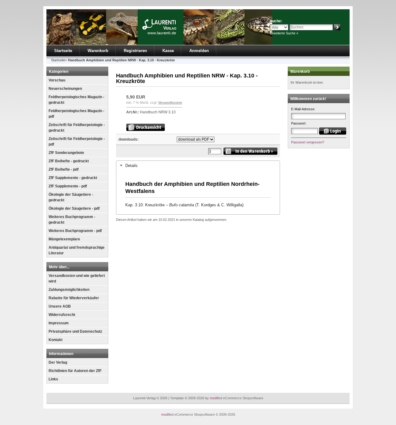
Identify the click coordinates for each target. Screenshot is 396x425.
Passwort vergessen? (307, 142)
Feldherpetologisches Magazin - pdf (76, 114)
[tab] (198, 165)
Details (131, 165)
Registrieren (135, 50)
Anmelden (199, 50)
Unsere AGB (60, 306)
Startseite (63, 50)
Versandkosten (170, 102)
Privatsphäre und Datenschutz (75, 331)
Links (53, 379)
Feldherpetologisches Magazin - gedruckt (76, 100)
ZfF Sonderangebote (66, 153)
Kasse (168, 50)
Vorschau (57, 80)
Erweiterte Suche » (284, 33)
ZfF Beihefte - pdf (64, 169)
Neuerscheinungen (65, 88)
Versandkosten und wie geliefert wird (77, 278)
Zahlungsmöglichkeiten (69, 289)
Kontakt (55, 340)
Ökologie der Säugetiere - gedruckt (71, 197)
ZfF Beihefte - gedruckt (69, 161)
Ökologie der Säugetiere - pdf (74, 208)
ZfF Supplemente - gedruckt (73, 178)
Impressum (59, 323)
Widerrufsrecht (62, 315)
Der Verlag (58, 362)
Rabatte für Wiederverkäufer (74, 298)
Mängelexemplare (64, 239)
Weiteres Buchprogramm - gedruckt (72, 220)
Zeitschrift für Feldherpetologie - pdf (77, 142)
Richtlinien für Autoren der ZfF (75, 371)
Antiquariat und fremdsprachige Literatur (77, 250)
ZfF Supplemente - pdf (68, 186)
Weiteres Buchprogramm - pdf (75, 231)
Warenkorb (98, 50)
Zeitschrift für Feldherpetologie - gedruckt (77, 128)
